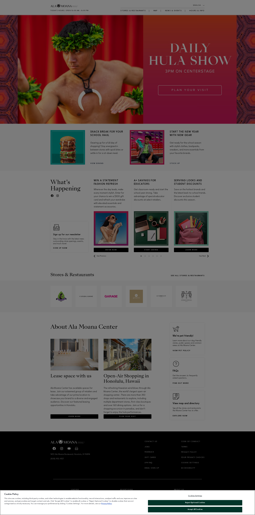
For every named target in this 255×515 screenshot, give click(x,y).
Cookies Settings (195, 496)
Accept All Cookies (195, 509)
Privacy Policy (106, 504)
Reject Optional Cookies (195, 502)
